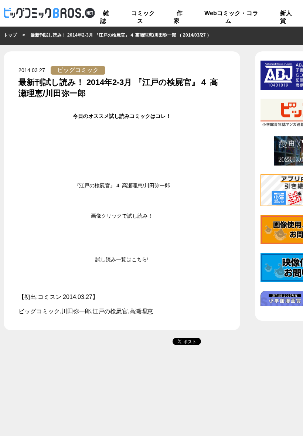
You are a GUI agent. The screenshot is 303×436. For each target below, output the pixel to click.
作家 (178, 17)
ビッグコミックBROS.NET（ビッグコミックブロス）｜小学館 (49, 13)
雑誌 (104, 17)
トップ (10, 35)
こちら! (140, 259)
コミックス (143, 17)
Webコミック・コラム (231, 17)
